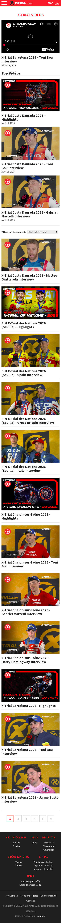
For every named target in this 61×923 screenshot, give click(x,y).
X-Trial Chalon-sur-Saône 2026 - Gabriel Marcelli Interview (25, 612)
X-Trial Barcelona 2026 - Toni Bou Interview (27, 751)
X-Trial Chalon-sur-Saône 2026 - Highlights (25, 516)
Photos (19, 865)
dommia (41, 915)
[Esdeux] (57, 3)
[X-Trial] (21, 4)
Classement (49, 846)
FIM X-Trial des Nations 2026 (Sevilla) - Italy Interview (23, 468)
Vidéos (18, 861)
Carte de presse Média (30, 884)
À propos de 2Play (43, 865)
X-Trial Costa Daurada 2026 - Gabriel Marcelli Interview (29, 214)
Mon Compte (11, 895)
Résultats (49, 842)
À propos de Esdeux (43, 861)
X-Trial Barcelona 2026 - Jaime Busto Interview (29, 799)
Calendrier (48, 849)
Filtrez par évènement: (13, 232)
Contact (30, 900)
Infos (34, 842)
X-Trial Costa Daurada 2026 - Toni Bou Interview (27, 166)
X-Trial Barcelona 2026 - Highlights (28, 705)
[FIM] (50, 3)
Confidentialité (48, 895)
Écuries (16, 846)
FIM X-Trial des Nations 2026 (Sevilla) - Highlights (23, 325)
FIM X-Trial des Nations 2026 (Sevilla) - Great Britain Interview (27, 420)
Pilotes (16, 842)
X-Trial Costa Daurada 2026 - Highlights (23, 117)
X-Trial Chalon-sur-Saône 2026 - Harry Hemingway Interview (25, 660)
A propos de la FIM (43, 869)
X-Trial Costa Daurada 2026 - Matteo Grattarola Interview (29, 277)
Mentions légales (29, 895)
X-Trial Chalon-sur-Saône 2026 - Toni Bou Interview (29, 564)
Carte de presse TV (30, 881)
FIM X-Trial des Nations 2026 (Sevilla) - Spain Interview (23, 373)
